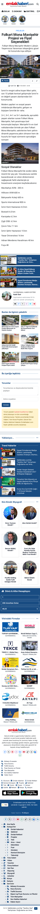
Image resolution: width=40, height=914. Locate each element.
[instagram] (13, 819)
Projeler (20, 31)
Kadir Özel (13, 85)
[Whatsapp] (20, 755)
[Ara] (38, 4)
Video (9, 860)
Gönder (6, 405)
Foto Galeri (11, 858)
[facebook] (5, 819)
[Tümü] (37, 438)
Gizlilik (5, 787)
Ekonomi (6, 781)
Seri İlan (10, 868)
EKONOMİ (17, 11)
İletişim (10, 881)
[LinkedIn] (20, 751)
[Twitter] (22, 304)
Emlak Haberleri (18, 781)
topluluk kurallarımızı (21, 412)
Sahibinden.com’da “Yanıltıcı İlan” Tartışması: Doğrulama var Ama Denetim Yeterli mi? (20, 910)
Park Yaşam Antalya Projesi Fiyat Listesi (8, 364)
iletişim (29, 787)
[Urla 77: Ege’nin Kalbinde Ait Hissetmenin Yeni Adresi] (29, 320)
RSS (5, 805)
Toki (4, 785)
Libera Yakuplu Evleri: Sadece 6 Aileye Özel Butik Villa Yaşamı (28, 346)
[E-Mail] (15, 304)
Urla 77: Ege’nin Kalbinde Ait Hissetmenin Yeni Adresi (29, 328)
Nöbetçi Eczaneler (10, 761)
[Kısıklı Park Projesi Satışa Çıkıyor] (29, 357)
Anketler (10, 876)
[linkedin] (38, 819)
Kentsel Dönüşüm (9, 783)
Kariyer (27, 785)
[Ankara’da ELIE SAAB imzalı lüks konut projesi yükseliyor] (10, 338)
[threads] (30, 819)
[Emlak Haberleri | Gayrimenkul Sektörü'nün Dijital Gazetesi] (20, 4)
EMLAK (6, 11)
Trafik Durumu (9, 766)
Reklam (13, 787)
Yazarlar (10, 863)
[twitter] (9, 819)
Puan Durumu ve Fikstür (12, 768)
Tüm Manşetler (9, 770)
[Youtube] (34, 304)
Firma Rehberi (12, 866)
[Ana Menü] (2, 4)
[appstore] (11, 793)
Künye (22, 787)
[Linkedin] (30, 304)
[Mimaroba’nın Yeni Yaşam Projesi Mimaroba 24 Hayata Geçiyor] (10, 320)
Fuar (12, 847)
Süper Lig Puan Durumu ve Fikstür (23, 894)
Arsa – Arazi (15, 842)
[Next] (35, 751)
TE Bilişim (25, 813)
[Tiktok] (27, 751)
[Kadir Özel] (7, 296)
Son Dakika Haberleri (11, 773)
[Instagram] (26, 304)
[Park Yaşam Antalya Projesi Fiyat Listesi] (10, 357)
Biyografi (11, 873)
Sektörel (30, 783)
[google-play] (29, 793)
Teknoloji (14, 855)
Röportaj (10, 871)
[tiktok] (26, 819)
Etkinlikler (14, 845)
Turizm (12, 785)
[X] (8, 751)
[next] (34, 819)
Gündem (14, 850)
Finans (20, 785)
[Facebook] (19, 304)
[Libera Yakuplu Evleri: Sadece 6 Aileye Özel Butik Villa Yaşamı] (29, 338)
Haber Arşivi (8, 775)
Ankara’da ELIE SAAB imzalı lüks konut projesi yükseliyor (10, 346)
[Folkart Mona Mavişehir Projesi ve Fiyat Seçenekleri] (20, 66)
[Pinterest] (12, 751)
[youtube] (17, 819)
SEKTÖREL (30, 11)
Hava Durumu (8, 764)
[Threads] (31, 751)
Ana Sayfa (11, 824)
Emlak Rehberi (32, 781)
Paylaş (6, 81)
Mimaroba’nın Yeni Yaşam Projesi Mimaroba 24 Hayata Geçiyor (10, 328)
